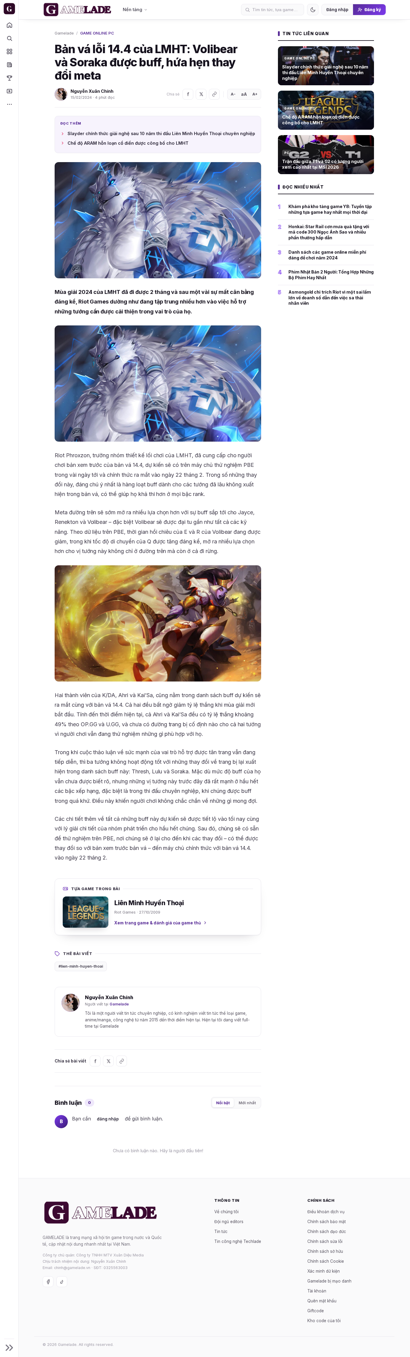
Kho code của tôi (324, 1320)
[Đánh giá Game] (9, 51)
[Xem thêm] (9, 104)
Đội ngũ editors (228, 1221)
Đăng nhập (337, 9)
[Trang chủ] (9, 25)
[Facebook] (187, 94)
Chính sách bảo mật (326, 1221)
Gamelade (64, 33)
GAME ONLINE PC (97, 33)
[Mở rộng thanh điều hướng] (9, 1347)
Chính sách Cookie (325, 1261)
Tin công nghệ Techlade (237, 1241)
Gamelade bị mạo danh (329, 1280)
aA (244, 94)
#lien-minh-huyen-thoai (81, 966)
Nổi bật (223, 1102)
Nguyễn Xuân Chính (92, 91)
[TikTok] (61, 1281)
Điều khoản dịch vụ (326, 1211)
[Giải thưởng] (9, 77)
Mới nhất (247, 1102)
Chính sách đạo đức (326, 1231)
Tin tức (221, 1231)
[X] (201, 94)
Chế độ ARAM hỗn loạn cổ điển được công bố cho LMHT (128, 143)
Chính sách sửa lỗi (324, 1241)
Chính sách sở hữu (325, 1251)
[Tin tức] (9, 64)
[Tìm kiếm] (9, 38)
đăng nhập (108, 1119)
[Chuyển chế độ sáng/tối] (312, 9)
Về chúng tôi (226, 1211)
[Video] (9, 91)
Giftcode (315, 1310)
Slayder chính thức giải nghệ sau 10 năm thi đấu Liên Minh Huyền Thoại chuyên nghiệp (161, 133)
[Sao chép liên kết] (214, 94)
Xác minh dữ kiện (323, 1270)
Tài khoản (316, 1290)
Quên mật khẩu (321, 1300)
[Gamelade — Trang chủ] (9, 8)
